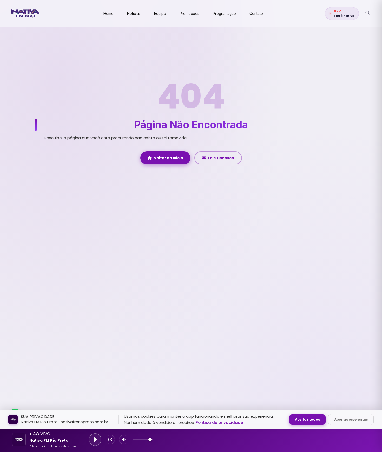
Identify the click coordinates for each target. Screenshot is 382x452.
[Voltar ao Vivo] (110, 439)
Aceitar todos (307, 419)
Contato (256, 13)
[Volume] (123, 439)
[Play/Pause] (95, 439)
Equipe (160, 13)
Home (108, 13)
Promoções (189, 13)
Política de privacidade (219, 422)
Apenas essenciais (351, 419)
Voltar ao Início (168, 158)
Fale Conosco (221, 158)
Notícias (134, 13)
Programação (224, 13)
